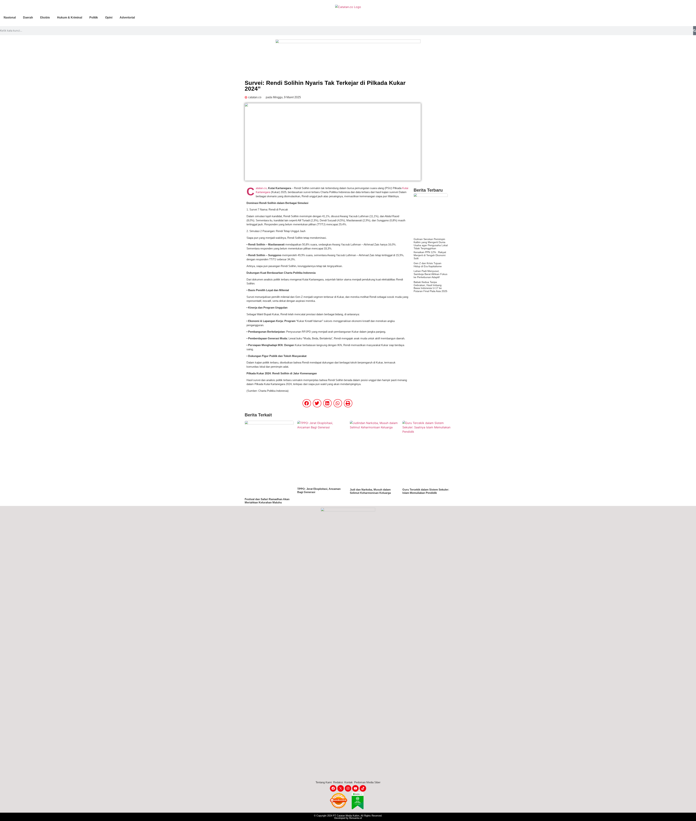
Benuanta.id (355, 818)
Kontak (348, 782)
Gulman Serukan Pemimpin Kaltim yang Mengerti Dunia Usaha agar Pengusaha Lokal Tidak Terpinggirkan (431, 244)
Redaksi (338, 782)
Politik (93, 17)
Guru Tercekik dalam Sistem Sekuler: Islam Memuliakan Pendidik (425, 491)
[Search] (694, 30)
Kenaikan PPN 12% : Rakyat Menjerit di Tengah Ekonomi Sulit (430, 255)
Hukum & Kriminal (69, 17)
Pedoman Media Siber (367, 782)
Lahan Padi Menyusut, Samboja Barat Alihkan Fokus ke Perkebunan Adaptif (430, 274)
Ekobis (45, 17)
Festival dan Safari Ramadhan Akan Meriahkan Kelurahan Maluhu (267, 501)
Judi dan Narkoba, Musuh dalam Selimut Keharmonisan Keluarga (370, 491)
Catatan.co (261, 188)
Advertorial (127, 17)
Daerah (28, 17)
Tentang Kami (324, 782)
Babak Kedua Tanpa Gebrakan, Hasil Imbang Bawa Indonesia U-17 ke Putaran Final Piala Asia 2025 (430, 287)
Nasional (10, 17)
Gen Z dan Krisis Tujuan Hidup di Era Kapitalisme (428, 265)
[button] (307, 403)
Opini (108, 17)
